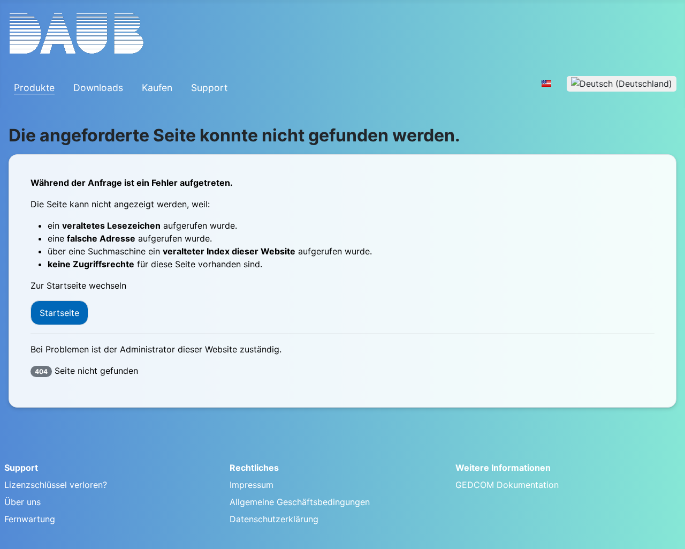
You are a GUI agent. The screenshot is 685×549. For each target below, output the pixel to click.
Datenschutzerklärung (274, 519)
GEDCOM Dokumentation (507, 484)
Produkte (34, 87)
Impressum (251, 484)
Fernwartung (29, 519)
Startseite (59, 312)
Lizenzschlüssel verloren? (55, 484)
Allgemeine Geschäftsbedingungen (300, 502)
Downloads (98, 87)
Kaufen (157, 87)
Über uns (22, 502)
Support (209, 87)
